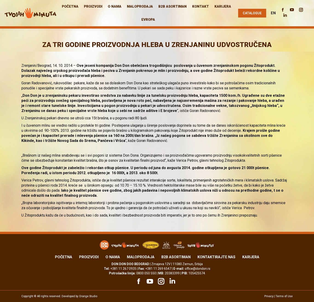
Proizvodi (89, 257)
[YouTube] (149, 281)
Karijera (250, 257)
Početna (63, 257)
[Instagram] (160, 281)
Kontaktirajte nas (216, 257)
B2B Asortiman (176, 257)
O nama (113, 257)
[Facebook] (138, 281)
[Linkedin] (172, 281)
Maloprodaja (140, 257)
